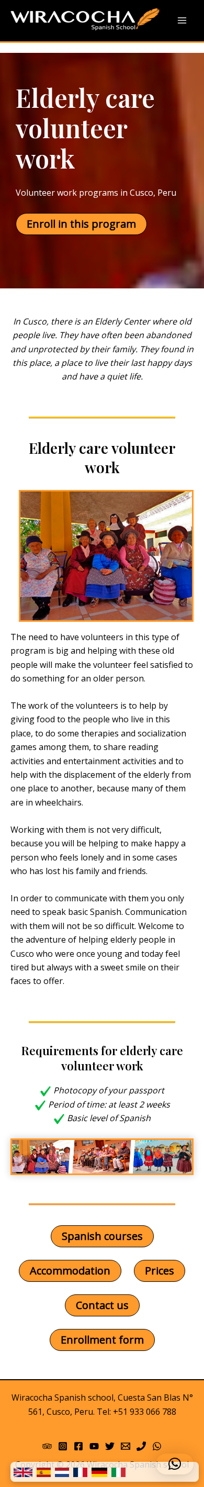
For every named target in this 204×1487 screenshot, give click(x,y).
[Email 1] (125, 1446)
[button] (175, 1464)
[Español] (44, 1472)
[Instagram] (62, 1446)
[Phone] (141, 1446)
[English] (23, 1472)
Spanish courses (102, 1236)
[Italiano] (118, 1472)
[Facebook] (78, 1446)
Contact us (102, 1305)
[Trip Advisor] (47, 1446)
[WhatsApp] (157, 1446)
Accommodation (70, 1271)
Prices (159, 1271)
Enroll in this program (81, 224)
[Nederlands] (62, 1472)
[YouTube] (94, 1446)
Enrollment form (102, 1340)
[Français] (80, 1472)
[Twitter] (110, 1446)
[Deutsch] (99, 1472)
